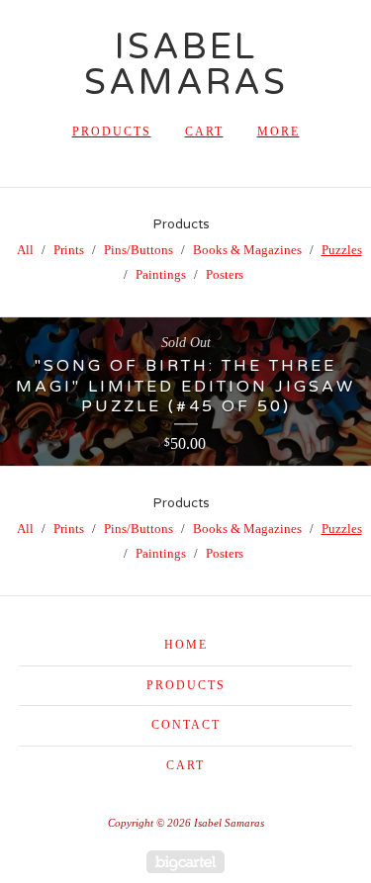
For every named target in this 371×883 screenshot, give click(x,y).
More (278, 131)
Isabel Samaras (186, 65)
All (25, 249)
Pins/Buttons (138, 249)
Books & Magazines (247, 249)
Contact (186, 725)
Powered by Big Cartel (185, 861)
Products (111, 131)
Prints (68, 249)
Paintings (161, 274)
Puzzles (342, 249)
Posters (224, 274)
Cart (204, 131)
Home (186, 645)
